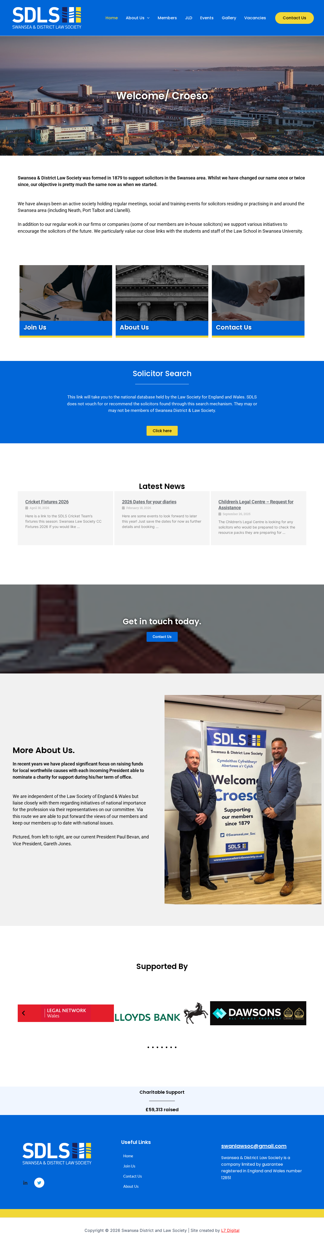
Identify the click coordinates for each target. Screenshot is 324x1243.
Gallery (229, 18)
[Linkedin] (25, 1183)
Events (207, 18)
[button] (147, 18)
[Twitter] (39, 1183)
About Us (135, 18)
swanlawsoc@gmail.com (254, 1145)
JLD (188, 18)
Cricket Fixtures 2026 (47, 501)
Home (112, 18)
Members (167, 18)
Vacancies (255, 18)
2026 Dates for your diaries (149, 501)
